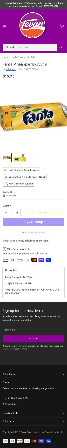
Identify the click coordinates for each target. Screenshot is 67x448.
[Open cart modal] (61, 26)
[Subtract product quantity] (6, 212)
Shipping (7, 240)
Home (5, 56)
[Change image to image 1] (7, 157)
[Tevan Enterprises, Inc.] (33, 26)
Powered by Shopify (54, 432)
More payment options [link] (33, 232)
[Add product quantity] (17, 212)
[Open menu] (4, 26)
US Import (11, 69)
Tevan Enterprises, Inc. (31, 432)
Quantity (7, 205)
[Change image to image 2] (20, 157)
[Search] (60, 47)
